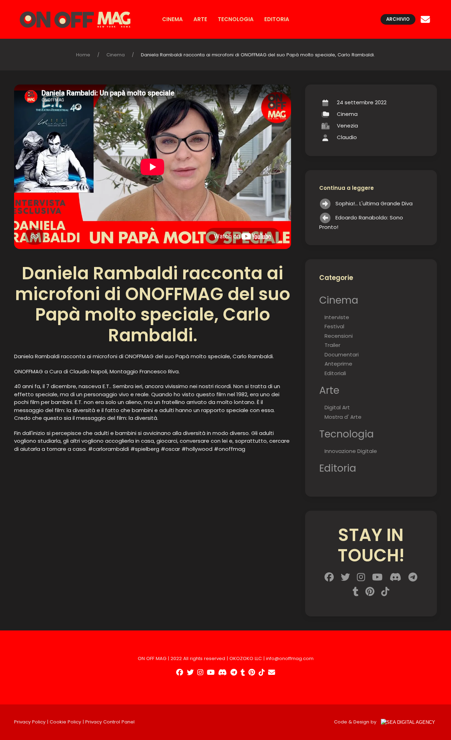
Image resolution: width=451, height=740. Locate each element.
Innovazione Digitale (351, 451)
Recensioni (339, 336)
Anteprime (338, 363)
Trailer (332, 345)
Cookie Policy (65, 722)
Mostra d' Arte (343, 417)
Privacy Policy (29, 722)
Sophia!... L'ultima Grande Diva (374, 203)
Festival (334, 326)
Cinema (172, 19)
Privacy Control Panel (110, 722)
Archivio (398, 19)
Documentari (342, 354)
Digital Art (337, 407)
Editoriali (335, 373)
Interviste (337, 317)
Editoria (276, 19)
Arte (200, 19)
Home (83, 54)
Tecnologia (236, 19)
